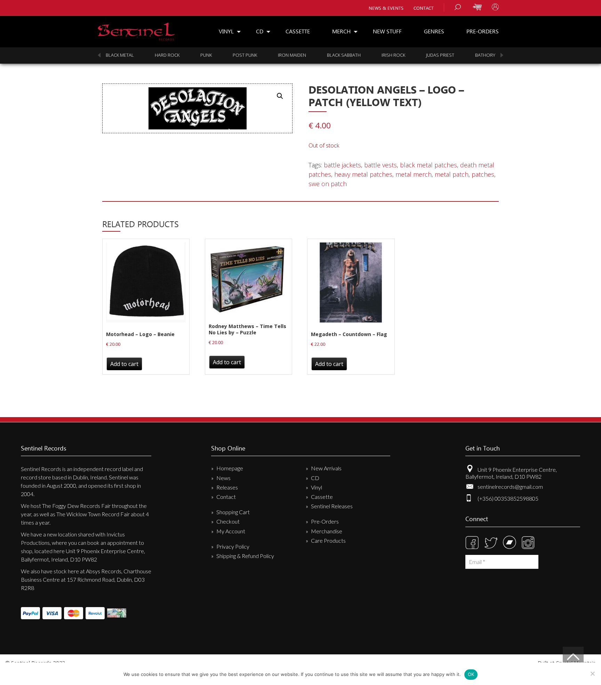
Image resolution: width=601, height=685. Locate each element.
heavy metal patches (363, 174)
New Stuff (387, 31)
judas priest (440, 55)
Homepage (229, 468)
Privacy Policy (232, 546)
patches (483, 174)
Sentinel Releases (332, 506)
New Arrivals (326, 468)
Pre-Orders (482, 31)
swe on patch (327, 184)
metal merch (413, 174)
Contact (424, 8)
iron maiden (292, 55)
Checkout (228, 521)
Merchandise (326, 531)
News (223, 478)
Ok (471, 674)
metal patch (451, 174)
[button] (280, 96)
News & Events (386, 8)
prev (99, 55)
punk (206, 55)
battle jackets (342, 165)
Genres (434, 31)
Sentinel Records (136, 29)
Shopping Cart (233, 512)
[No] (592, 673)
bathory (485, 55)
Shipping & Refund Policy (245, 555)
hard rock (167, 55)
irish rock (393, 55)
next (502, 55)
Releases (227, 487)
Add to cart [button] (124, 364)
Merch (341, 31)
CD (259, 31)
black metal (120, 55)
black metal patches (428, 165)
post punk (245, 55)
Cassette (298, 31)
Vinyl (226, 31)
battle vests (380, 165)
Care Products (328, 540)
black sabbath (344, 55)
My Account (230, 531)
